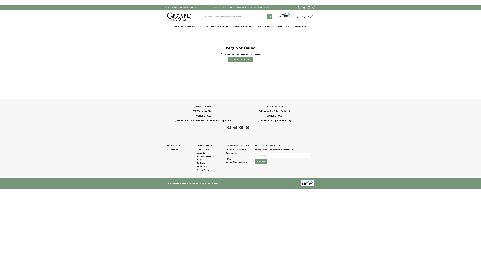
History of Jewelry (205, 156)
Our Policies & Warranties (237, 150)
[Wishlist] (303, 17)
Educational (264, 26)
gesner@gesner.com (190, 7)
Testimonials (231, 153)
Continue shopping (240, 59)
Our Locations (203, 150)
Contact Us (300, 26)
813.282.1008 (172, 7)
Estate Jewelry (243, 26)
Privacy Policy (203, 170)
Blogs (199, 160)
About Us (282, 26)
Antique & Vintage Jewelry (214, 26)
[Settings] (298, 17)
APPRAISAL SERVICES (184, 26)
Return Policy (203, 166)
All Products (172, 150)
